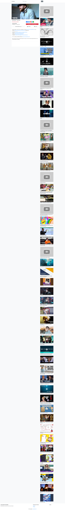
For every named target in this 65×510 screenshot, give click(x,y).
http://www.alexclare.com (26, 36)
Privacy (34, 506)
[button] (42, 1)
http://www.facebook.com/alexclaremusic (21, 32)
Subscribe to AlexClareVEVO (32, 24)
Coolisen (13, 1)
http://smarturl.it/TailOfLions (30, 29)
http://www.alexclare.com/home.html (20, 30)
